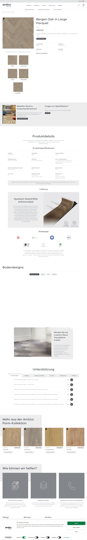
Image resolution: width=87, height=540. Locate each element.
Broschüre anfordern (22, 118)
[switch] (36, 537)
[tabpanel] (43, 392)
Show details (66, 537)
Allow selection (76, 527)
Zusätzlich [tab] (74, 375)
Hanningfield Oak (49, 449)
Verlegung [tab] (26, 375)
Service (44, 5)
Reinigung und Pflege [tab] (39, 375)
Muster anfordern (41, 38)
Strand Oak (27, 449)
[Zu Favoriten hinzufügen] (4, 18)
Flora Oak (68, 449)
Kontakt (60, 5)
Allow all (76, 523)
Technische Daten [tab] (14, 375)
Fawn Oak (5, 449)
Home (4, 12)
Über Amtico (52, 5)
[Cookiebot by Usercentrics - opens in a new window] (8, 537)
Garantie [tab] (52, 375)
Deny (76, 531)
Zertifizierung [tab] (63, 375)
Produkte (28, 5)
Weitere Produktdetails (42, 53)
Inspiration (36, 5)
